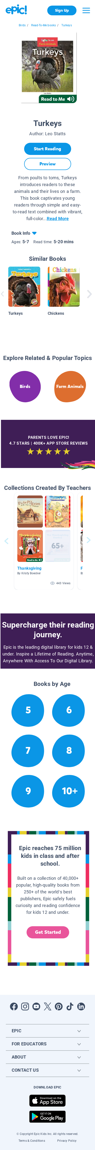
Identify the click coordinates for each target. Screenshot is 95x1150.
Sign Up (62, 10)
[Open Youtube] (36, 1006)
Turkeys (66, 25)
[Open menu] (86, 10)
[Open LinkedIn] (81, 1006)
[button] (44, 541)
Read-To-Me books (43, 25)
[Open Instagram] (25, 1006)
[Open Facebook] (14, 1006)
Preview (47, 164)
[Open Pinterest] (59, 1006)
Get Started (48, 932)
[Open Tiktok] (70, 1006)
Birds (22, 25)
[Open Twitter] (47, 1006)
